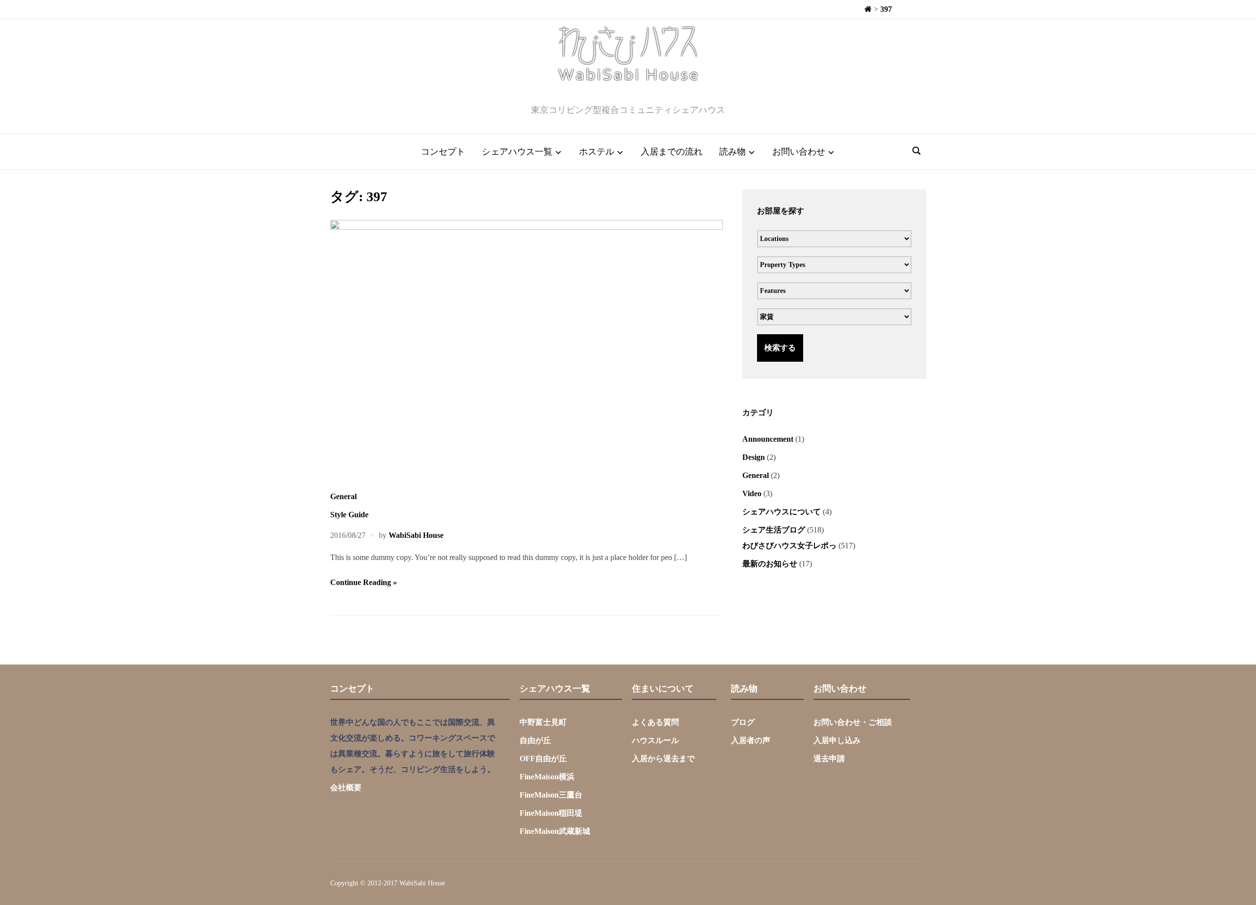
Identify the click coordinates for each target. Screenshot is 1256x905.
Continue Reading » (363, 582)
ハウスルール (655, 740)
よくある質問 (655, 722)
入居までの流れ (672, 152)
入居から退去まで (663, 758)
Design (753, 457)
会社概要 (346, 787)
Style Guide (349, 514)
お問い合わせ (798, 152)
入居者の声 (750, 740)
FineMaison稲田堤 (551, 813)
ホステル (596, 152)
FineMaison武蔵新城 (555, 831)
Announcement (767, 439)
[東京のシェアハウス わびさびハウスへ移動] (868, 9)
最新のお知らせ (769, 563)
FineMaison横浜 (547, 776)
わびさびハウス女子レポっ (789, 545)
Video (751, 493)
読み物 (732, 152)
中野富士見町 (543, 722)
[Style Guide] (526, 227)
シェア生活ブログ (773, 530)
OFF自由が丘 (543, 758)
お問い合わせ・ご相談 (852, 722)
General (343, 496)
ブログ (743, 722)
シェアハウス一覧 (517, 152)
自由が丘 (535, 740)
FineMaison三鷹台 (551, 795)
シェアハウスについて (781, 511)
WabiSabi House (416, 535)
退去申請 (829, 758)
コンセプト (443, 152)
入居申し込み (837, 740)
